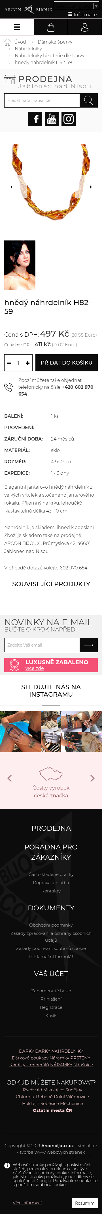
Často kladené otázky (51, 874)
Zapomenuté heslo (51, 990)
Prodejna (55, 81)
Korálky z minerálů (29, 1064)
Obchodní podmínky (51, 925)
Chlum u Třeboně (34, 1096)
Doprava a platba (51, 882)
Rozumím (85, 1203)
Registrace (51, 1007)
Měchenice (71, 1103)
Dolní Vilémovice (71, 1096)
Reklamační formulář (51, 956)
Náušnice (83, 1064)
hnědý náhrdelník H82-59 (43, 62)
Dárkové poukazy (30, 1058)
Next (92, 780)
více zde (35, 668)
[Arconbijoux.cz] (28, 9)
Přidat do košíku (66, 363)
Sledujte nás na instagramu (51, 690)
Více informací (27, 1203)
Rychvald (32, 1089)
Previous (10, 780)
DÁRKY (26, 1051)
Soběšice (50, 1103)
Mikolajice (53, 1089)
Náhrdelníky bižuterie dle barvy (49, 55)
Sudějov (73, 1089)
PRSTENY (80, 1058)
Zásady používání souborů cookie (51, 948)
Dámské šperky (55, 42)
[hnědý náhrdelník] (19, 265)
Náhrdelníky (28, 49)
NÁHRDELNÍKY (67, 1051)
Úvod (20, 42)
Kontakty (51, 891)
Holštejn (30, 1103)
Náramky (59, 1058)
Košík (51, 1015)
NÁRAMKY (61, 1064)
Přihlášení (51, 999)
